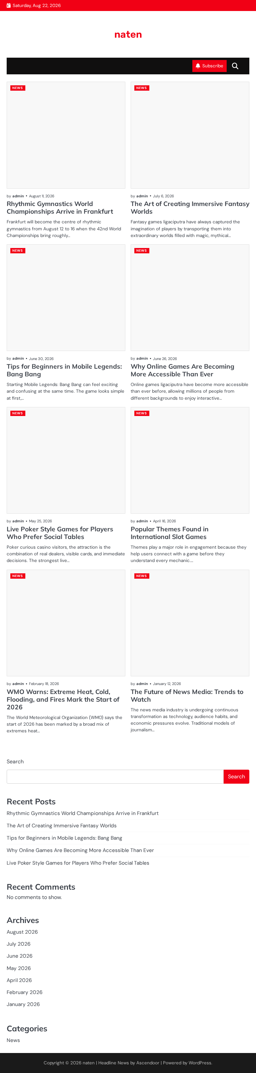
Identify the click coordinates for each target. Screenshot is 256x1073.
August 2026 (22, 932)
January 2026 (23, 1004)
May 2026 (19, 968)
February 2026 (25, 992)
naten (128, 34)
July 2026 (19, 944)
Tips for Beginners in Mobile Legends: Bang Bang (64, 370)
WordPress (200, 1063)
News (17, 88)
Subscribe (212, 66)
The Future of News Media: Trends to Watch (187, 695)
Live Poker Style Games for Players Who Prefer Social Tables (60, 533)
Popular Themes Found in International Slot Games (170, 533)
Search (15, 761)
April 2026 (19, 980)
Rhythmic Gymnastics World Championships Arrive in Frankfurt (60, 207)
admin (18, 196)
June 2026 (20, 956)
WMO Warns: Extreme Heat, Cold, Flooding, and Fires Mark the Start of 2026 (63, 699)
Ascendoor (147, 1063)
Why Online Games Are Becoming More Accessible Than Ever (182, 370)
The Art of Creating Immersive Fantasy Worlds (190, 207)
